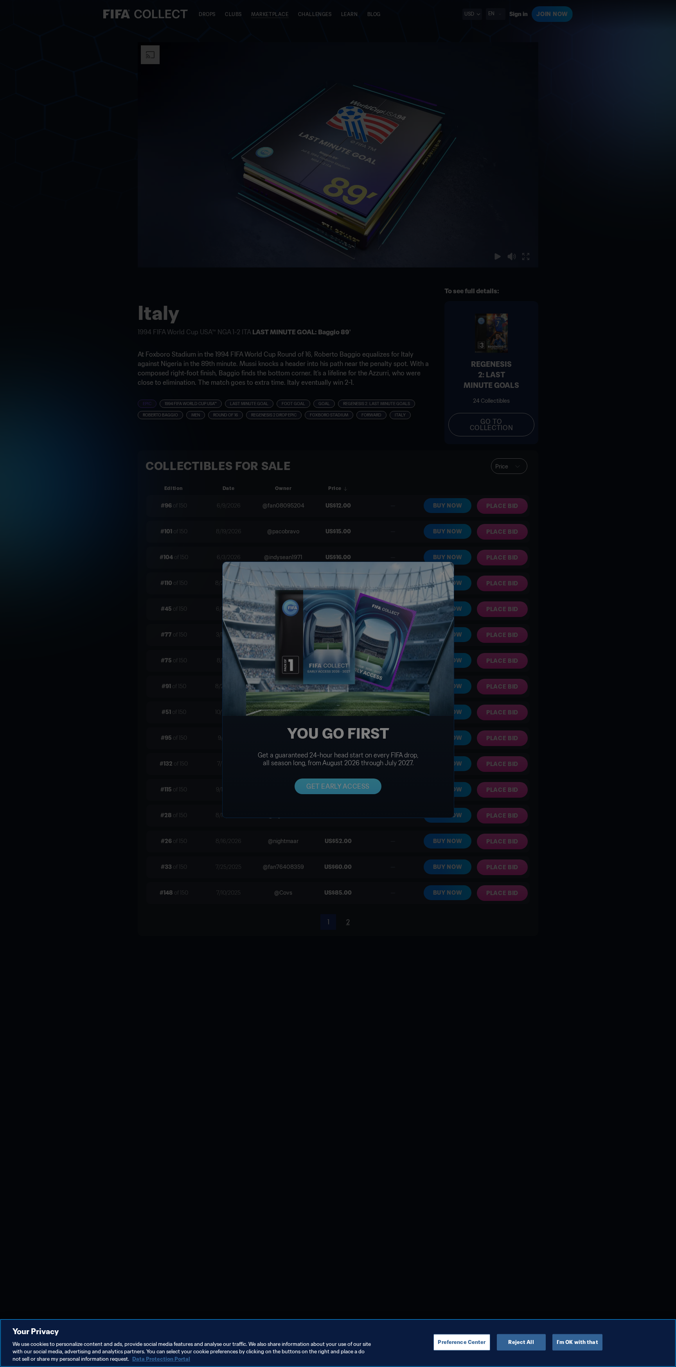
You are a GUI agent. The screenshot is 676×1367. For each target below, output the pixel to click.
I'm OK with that (577, 1342)
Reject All (521, 1342)
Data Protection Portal (161, 1359)
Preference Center (461, 1342)
